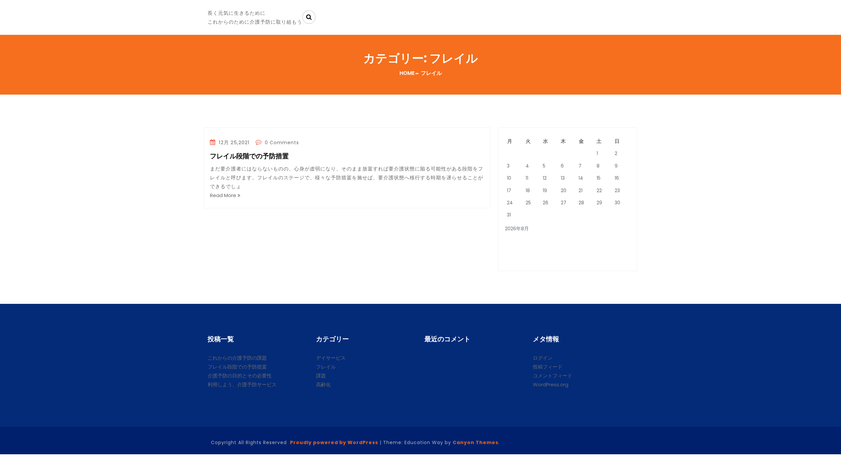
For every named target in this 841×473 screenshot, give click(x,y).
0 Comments (281, 142)
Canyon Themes (475, 442)
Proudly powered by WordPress (334, 442)
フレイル (326, 366)
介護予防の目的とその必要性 (240, 375)
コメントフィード (552, 375)
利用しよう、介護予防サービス (242, 384)
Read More (224, 195)
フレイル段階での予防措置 (249, 156)
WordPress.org (550, 384)
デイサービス (331, 357)
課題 (321, 375)
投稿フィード (547, 366)
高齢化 (323, 384)
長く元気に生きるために (236, 13)
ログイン (543, 357)
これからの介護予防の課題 (237, 357)
